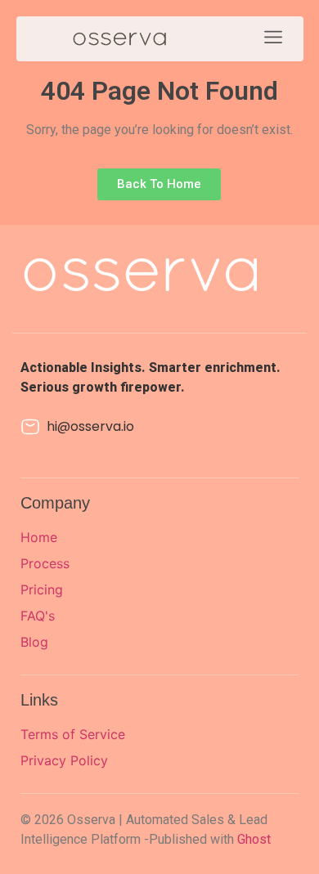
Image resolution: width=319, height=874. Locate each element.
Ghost (254, 839)
